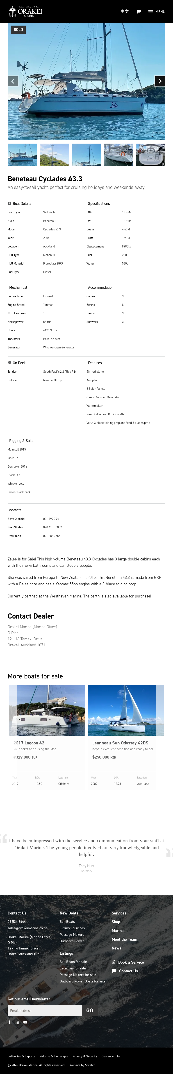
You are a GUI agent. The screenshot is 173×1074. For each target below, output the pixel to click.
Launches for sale (73, 968)
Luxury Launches (72, 928)
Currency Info (111, 1056)
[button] (13, 81)
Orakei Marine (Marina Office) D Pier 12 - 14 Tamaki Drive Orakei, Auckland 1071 (30, 945)
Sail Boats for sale (73, 961)
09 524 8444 (17, 921)
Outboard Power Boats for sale (82, 981)
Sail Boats (67, 921)
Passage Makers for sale (78, 974)
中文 (125, 11)
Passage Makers (72, 934)
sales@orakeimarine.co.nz (27, 928)
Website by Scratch (82, 1065)
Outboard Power (72, 941)
